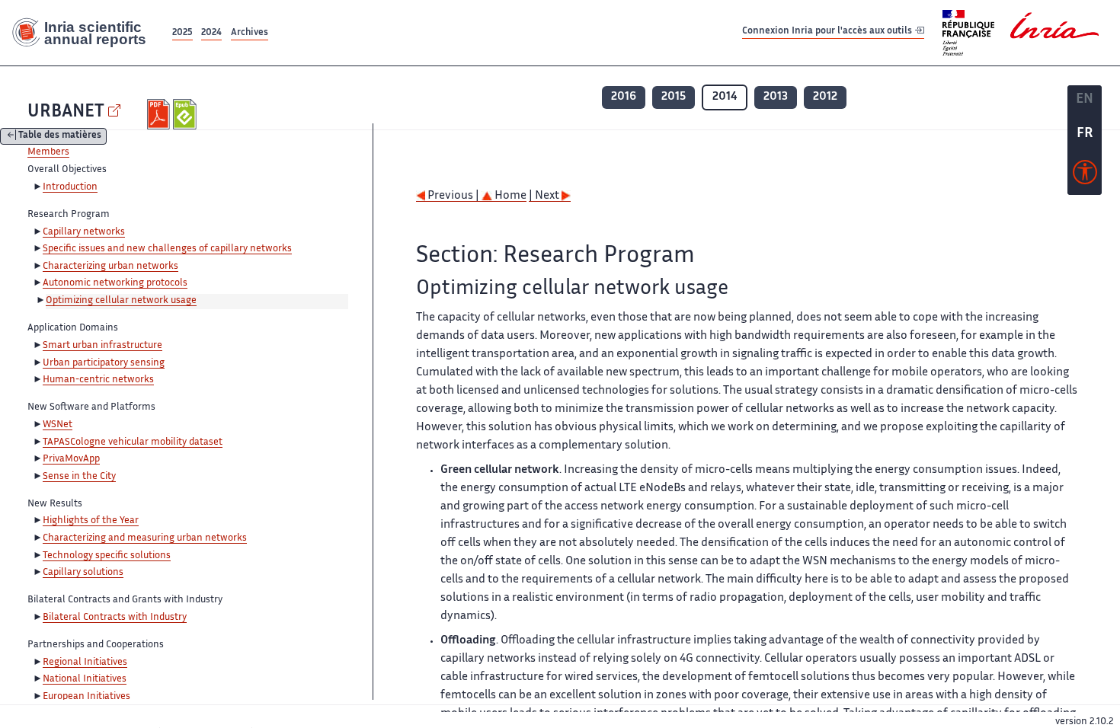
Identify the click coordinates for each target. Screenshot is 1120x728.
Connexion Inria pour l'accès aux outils (828, 32)
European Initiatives (86, 696)
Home (509, 196)
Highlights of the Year (91, 520)
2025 (182, 33)
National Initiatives (84, 679)
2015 (673, 97)
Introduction (70, 187)
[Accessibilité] (1085, 176)
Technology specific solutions (107, 555)
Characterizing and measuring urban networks (145, 538)
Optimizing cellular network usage (121, 300)
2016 (623, 97)
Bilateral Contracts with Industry (115, 617)
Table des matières (59, 137)
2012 (825, 97)
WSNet (57, 424)
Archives (249, 33)
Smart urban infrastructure (102, 345)
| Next (545, 196)
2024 (211, 33)
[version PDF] (160, 114)
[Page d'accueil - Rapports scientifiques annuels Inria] (84, 33)
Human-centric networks (98, 380)
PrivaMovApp (71, 459)
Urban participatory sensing (104, 363)
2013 (775, 97)
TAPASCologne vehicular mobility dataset (132, 442)
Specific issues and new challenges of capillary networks (167, 249)
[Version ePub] (186, 114)
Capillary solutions (83, 572)
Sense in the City (79, 476)
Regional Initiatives (85, 662)
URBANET (65, 112)
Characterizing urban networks (110, 266)
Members (48, 152)
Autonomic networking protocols (115, 283)
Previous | (453, 196)
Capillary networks (84, 232)
